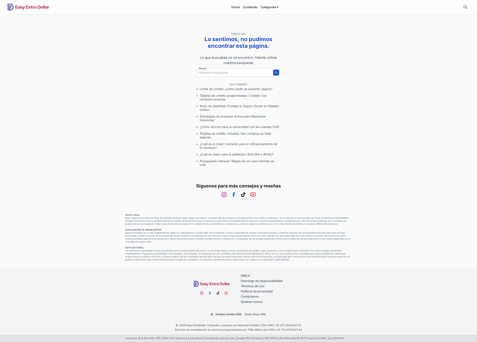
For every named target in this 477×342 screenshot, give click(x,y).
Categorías (268, 7)
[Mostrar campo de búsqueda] (465, 7)
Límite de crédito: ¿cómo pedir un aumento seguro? (236, 89)
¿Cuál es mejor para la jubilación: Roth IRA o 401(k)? (237, 154)
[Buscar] (276, 73)
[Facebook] (234, 194)
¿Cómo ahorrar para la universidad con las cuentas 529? (239, 127)
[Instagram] (224, 194)
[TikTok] (243, 194)
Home (235, 7)
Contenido (250, 7)
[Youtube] (253, 194)
